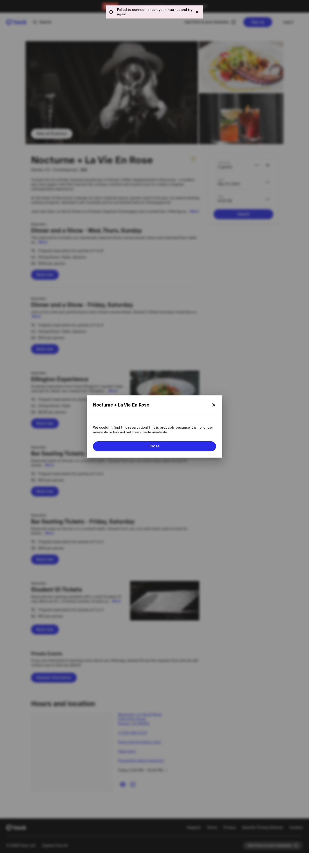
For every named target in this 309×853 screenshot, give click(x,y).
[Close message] (197, 12)
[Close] (214, 405)
